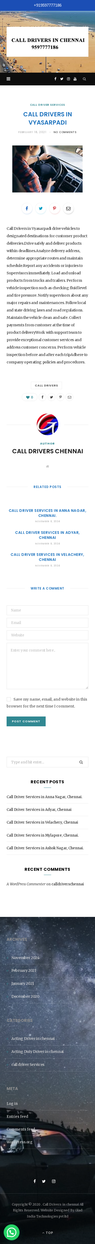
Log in (12, 1103)
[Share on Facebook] (27, 208)
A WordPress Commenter (26, 884)
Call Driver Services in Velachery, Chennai (47, 557)
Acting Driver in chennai (33, 1038)
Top (49, 1232)
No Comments (65, 132)
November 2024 (25, 957)
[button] (12, 1232)
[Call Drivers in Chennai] (47, 42)
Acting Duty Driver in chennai (37, 1051)
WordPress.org (19, 1142)
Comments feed (21, 1129)
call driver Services (47, 105)
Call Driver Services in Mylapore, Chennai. (43, 835)
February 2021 (23, 970)
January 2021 (22, 983)
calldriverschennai (67, 884)
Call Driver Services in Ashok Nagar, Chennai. (45, 848)
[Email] (68, 208)
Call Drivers (46, 385)
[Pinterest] (54, 208)
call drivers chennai (47, 451)
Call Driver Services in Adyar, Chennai (47, 535)
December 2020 (25, 996)
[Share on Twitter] (40, 208)
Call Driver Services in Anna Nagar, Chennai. (48, 513)
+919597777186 (47, 5)
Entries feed (17, 1116)
